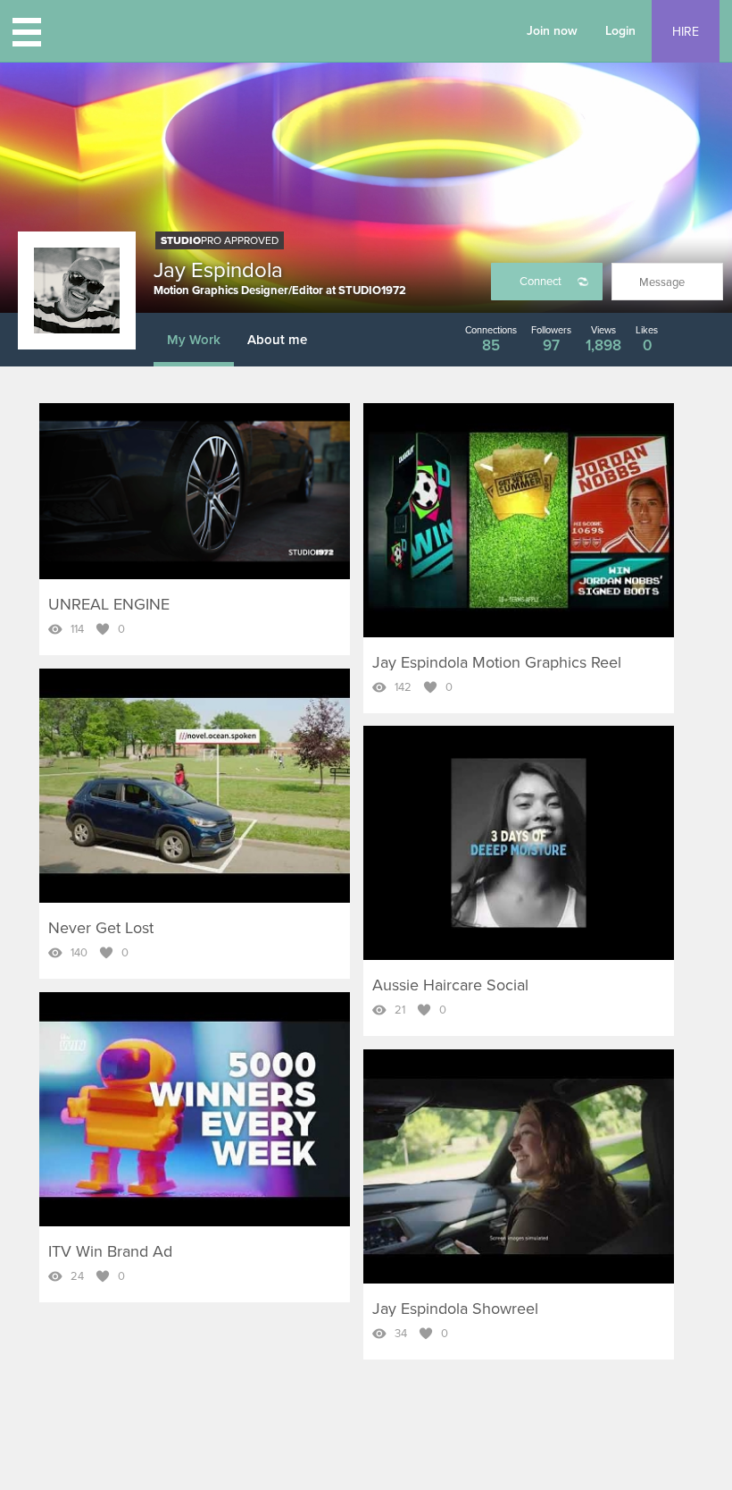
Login (620, 30)
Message (662, 282)
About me (277, 340)
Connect (540, 281)
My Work (193, 340)
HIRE (685, 31)
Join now (552, 30)
